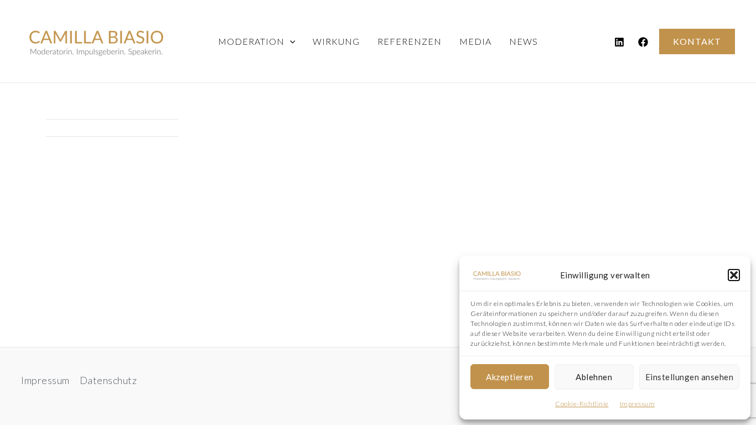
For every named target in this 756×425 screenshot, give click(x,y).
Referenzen (409, 41)
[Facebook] (643, 42)
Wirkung (336, 41)
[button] (733, 275)
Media (475, 41)
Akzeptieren (510, 377)
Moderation (251, 41)
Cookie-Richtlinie (582, 404)
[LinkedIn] (619, 42)
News (523, 41)
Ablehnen (594, 377)
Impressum (637, 404)
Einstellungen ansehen (689, 377)
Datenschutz (108, 380)
